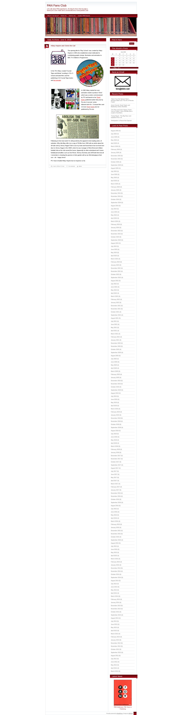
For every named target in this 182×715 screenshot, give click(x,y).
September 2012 (116, 652)
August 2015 (114, 543)
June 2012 (114, 662)
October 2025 (115, 162)
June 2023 (114, 249)
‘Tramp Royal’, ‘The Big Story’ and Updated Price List (121, 116)
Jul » (119, 68)
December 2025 (116, 155)
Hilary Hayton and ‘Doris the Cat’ (63, 46)
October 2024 (115, 199)
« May (114, 68)
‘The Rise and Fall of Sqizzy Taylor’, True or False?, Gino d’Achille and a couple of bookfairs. (121, 111)
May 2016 (114, 515)
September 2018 (116, 427)
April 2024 (114, 218)
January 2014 (115, 602)
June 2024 (114, 212)
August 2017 (114, 468)
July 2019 (114, 396)
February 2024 (115, 224)
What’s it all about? (53, 15)
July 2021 (114, 321)
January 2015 (115, 565)
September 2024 (116, 202)
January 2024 (115, 227)
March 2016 (114, 521)
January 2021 (115, 340)
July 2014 (114, 583)
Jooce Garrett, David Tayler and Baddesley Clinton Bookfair (120, 105)
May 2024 (114, 215)
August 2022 (114, 280)
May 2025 (114, 177)
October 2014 (115, 574)
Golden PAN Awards (84, 15)
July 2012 (114, 658)
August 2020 (114, 355)
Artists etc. (64, 15)
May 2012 (114, 665)
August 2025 (114, 168)
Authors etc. (72, 15)
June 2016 (114, 512)
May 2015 (114, 552)
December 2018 (116, 418)
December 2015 (116, 530)
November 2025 (116, 159)
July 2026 (114, 134)
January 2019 (115, 415)
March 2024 (114, 221)
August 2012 (114, 655)
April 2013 (114, 630)
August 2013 (114, 618)
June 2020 (114, 362)
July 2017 (114, 471)
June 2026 (114, 137)
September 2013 (116, 615)
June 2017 (114, 474)
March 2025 (114, 184)
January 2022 (115, 302)
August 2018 (114, 430)
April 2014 (114, 593)
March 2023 (114, 259)
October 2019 (115, 387)
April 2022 (114, 293)
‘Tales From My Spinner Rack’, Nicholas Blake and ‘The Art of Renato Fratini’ (122, 100)
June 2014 (114, 587)
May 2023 (114, 252)
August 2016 (114, 505)
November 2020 (116, 346)
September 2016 (116, 502)
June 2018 (114, 437)
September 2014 (116, 577)
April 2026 (114, 143)
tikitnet (80, 166)
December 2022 (116, 268)
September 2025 (116, 165)
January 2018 (115, 452)
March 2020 (114, 371)
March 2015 (114, 558)
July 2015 (114, 546)
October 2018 (115, 424)
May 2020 (114, 365)
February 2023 (115, 262)
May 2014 (114, 590)
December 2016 (116, 493)
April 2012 (114, 668)
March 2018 (114, 446)
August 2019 (114, 393)
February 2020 (115, 374)
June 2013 (114, 624)
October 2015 (115, 537)
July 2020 (114, 358)
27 (112, 65)
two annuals (57, 80)
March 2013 (114, 633)
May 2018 (114, 440)
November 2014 (116, 571)
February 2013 (115, 637)
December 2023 (116, 230)
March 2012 (114, 671)
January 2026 (115, 152)
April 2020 (114, 368)
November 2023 (116, 234)
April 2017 (114, 480)
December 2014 (116, 568)
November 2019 (116, 383)
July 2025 (114, 171)
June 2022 (114, 287)
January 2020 (115, 377)
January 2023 (115, 265)
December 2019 (116, 380)
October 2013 (115, 612)
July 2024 (114, 209)
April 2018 (114, 443)
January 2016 (115, 527)
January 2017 (115, 490)
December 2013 (116, 605)
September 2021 (116, 315)
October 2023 (115, 237)
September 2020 (116, 352)
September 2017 (116, 465)
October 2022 (115, 274)
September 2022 (116, 277)
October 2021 (115, 312)
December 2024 (116, 193)
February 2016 (115, 524)
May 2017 (114, 477)
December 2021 (116, 305)
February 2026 (115, 149)
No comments (72, 166)
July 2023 (114, 246)
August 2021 (114, 318)
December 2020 (116, 343)
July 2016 (114, 508)
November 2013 (116, 608)
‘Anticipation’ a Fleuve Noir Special (121, 120)
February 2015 (115, 562)
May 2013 (114, 627)
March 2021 (114, 333)
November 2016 (116, 496)
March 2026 (114, 146)
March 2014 (114, 596)
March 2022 (114, 296)
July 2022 (114, 284)
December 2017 (116, 455)
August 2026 (114, 130)
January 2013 (115, 640)
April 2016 (114, 518)
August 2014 (114, 580)
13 (112, 60)
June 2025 (114, 174)
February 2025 (115, 187)
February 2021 (115, 337)
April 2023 (114, 255)
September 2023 (116, 240)
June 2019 (114, 399)
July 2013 (114, 621)
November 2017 (116, 458)
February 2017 (115, 487)
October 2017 (115, 462)
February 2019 (115, 412)
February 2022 (115, 299)
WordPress (120, 713)
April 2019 (114, 405)
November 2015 (116, 533)
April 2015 (114, 555)
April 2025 (114, 180)
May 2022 (114, 290)
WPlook (131, 713)
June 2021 (114, 324)
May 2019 (114, 402)
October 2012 (115, 649)
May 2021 (114, 327)
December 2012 (116, 643)
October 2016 (115, 499)
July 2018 (114, 433)
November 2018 (116, 421)
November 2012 (116, 646)
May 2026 (114, 140)
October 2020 (115, 349)
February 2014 (115, 599)
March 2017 (114, 483)
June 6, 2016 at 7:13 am (58, 166)
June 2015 (114, 549)
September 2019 (116, 390)
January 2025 (115, 190)
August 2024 (114, 205)
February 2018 (115, 449)
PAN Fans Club (56, 5)
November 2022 (116, 271)
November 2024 (116, 196)
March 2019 (114, 408)
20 (112, 62)
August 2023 (114, 243)
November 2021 (116, 308)
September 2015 (116, 540)
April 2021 (114, 330)
